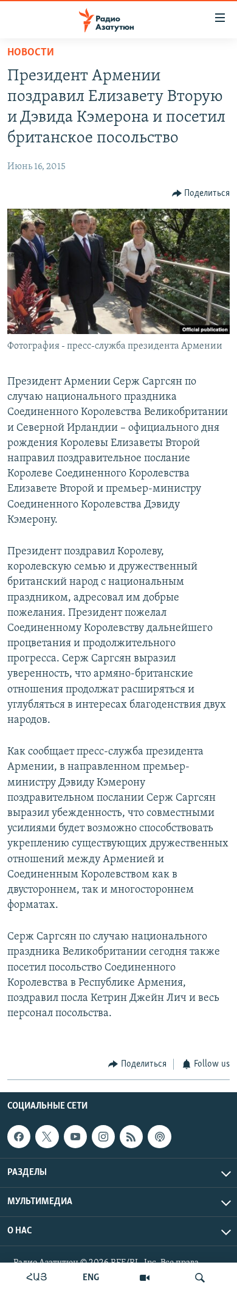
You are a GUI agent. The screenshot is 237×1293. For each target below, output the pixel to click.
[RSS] (131, 1136)
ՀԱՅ (36, 1278)
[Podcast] (159, 1136)
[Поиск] (200, 1278)
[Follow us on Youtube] (75, 1136)
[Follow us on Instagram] (103, 1136)
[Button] (201, 193)
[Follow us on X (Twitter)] (46, 1136)
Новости (30, 52)
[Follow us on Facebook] (18, 1136)
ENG (91, 1278)
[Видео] (144, 1278)
